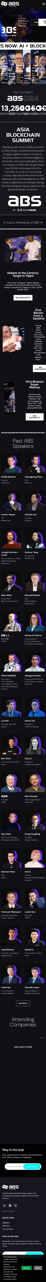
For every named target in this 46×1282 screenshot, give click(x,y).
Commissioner (31, 639)
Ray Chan (6, 834)
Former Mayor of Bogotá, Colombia (32, 992)
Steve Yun (30, 720)
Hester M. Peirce (33, 635)
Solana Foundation (33, 764)
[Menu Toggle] (43, 4)
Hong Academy (31, 840)
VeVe (27, 955)
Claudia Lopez (32, 987)
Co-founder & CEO (33, 953)
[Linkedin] (10, 1205)
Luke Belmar (7, 949)
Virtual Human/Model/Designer (35, 876)
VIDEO (4, 641)
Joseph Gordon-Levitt (9, 553)
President (29, 724)
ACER (3, 802)
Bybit (3, 764)
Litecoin (28, 520)
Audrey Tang (31, 552)
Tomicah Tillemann (11, 912)
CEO (27, 480)
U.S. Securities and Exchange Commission (34, 642)
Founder (4, 799)
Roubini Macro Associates (31, 602)
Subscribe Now (32, 1166)
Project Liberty (7, 918)
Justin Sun (30, 912)
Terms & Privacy (8, 1211)
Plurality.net (30, 558)
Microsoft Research (9, 601)
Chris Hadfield (8, 675)
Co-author (29, 556)
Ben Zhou (6, 758)
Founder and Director (34, 679)
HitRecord (5, 563)
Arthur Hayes (8, 514)
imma (28, 871)
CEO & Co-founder (9, 837)
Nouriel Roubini (32, 595)
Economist (5, 598)
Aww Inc (28, 880)
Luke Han (6, 987)
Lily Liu (28, 758)
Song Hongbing (32, 834)
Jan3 (3, 877)
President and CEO (9, 915)
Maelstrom (5, 520)
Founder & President (10, 953)
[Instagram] (15, 1205)
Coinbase (29, 802)
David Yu (29, 949)
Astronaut (5, 679)
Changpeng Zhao (33, 476)
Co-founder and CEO (10, 762)
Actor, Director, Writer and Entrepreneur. (11, 559)
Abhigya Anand (32, 675)
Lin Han (5, 720)
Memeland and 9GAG (10, 840)
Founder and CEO (8, 724)
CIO (2, 518)
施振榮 (4, 796)
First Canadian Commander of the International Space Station (9, 685)
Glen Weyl (6, 595)
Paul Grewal (31, 796)
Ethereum (5, 483)
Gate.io (4, 726)
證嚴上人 (5, 635)
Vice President (7, 991)
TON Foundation (32, 726)
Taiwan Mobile (7, 993)
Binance (28, 483)
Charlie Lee (30, 514)
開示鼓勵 (5, 639)
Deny (38, 1268)
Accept (26, 1268)
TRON (27, 918)
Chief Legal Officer (32, 799)
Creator (4, 480)
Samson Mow (8, 871)
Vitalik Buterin (8, 476)
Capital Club (6, 955)
